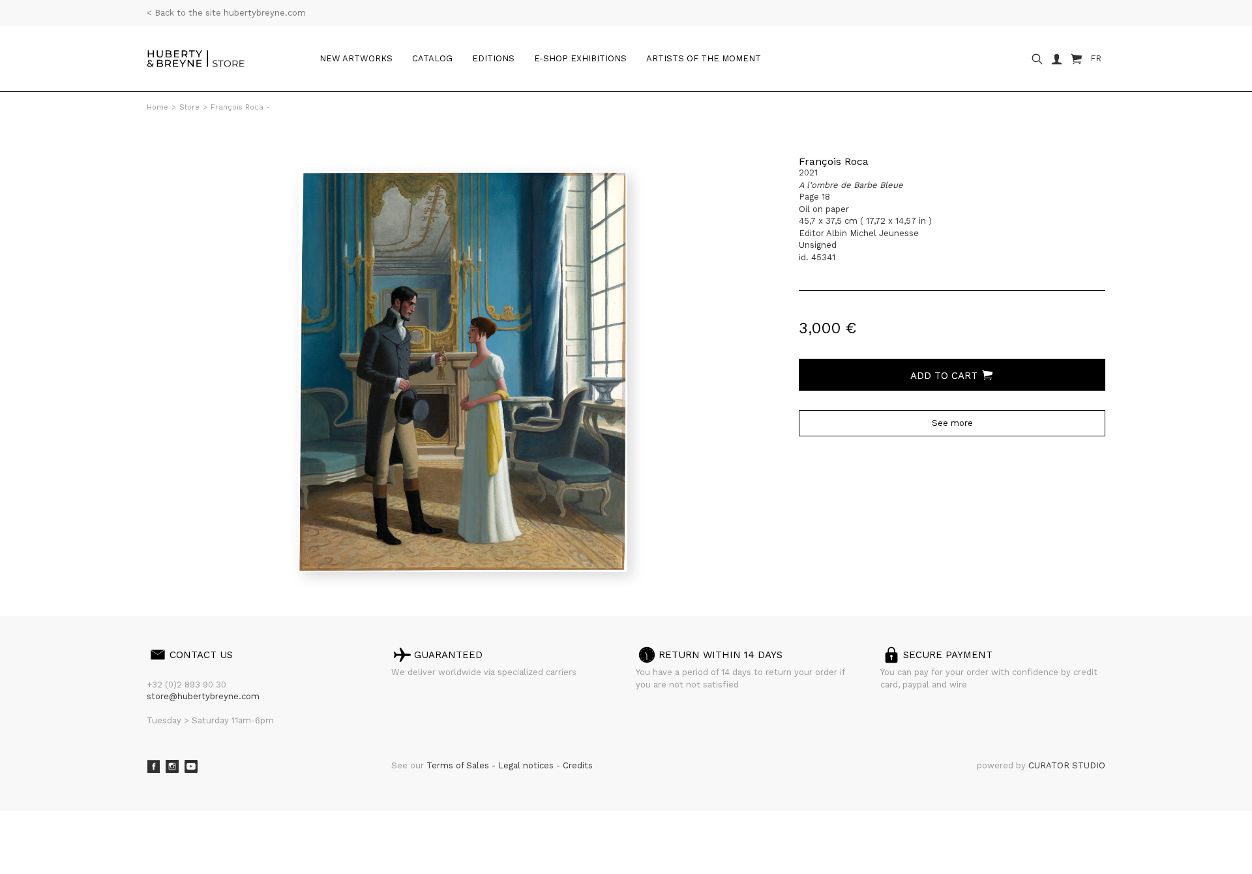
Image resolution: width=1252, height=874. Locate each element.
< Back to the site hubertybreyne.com (226, 13)
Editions (493, 58)
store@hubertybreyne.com (203, 696)
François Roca (834, 161)
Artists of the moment (703, 58)
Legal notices (527, 765)
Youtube (191, 766)
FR (1095, 58)
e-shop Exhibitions (580, 58)
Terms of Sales (459, 765)
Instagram (172, 766)
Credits (578, 765)
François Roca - (240, 107)
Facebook (153, 766)
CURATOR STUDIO (1066, 765)
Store (189, 107)
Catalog (432, 58)
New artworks (356, 58)
